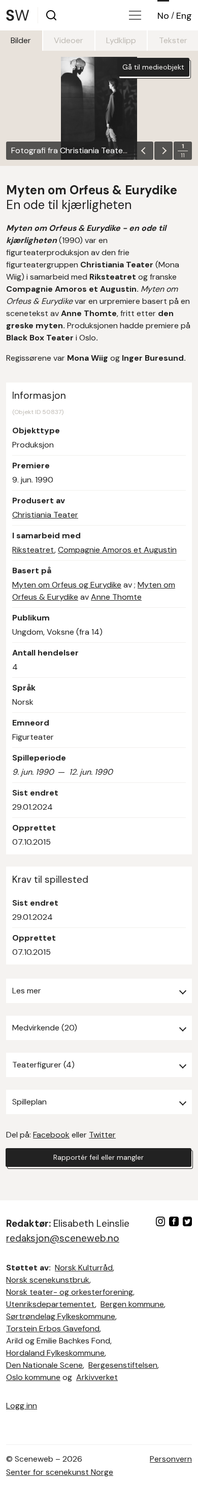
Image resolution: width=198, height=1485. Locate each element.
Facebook (51, 1134)
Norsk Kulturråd (84, 1267)
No (163, 16)
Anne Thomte (116, 597)
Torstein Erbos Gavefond (53, 1328)
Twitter (102, 1134)
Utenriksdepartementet (50, 1304)
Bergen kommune (132, 1304)
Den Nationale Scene (44, 1365)
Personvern (171, 1459)
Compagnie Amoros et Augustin (117, 549)
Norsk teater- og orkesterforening (69, 1292)
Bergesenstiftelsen (122, 1365)
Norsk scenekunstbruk (47, 1279)
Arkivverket (97, 1377)
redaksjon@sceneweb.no (62, 1238)
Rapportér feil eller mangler (98, 1157)
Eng (184, 16)
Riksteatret (33, 549)
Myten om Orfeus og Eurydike (66, 584)
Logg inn (21, 1405)
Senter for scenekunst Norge (59, 1472)
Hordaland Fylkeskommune (55, 1353)
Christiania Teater (45, 514)
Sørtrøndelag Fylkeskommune (60, 1316)
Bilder (21, 40)
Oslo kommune (33, 1377)
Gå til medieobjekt (153, 67)
